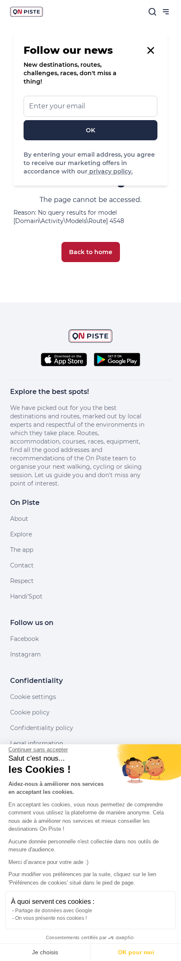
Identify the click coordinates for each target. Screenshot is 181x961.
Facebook (24, 639)
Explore (21, 534)
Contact (22, 565)
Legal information (36, 743)
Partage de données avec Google (53, 911)
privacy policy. (110, 171)
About (19, 519)
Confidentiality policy (41, 728)
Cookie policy (30, 712)
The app (21, 550)
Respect (22, 581)
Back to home (90, 252)
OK (90, 130)
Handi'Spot (26, 596)
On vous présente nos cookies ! (51, 918)
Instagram (25, 654)
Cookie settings (33, 697)
